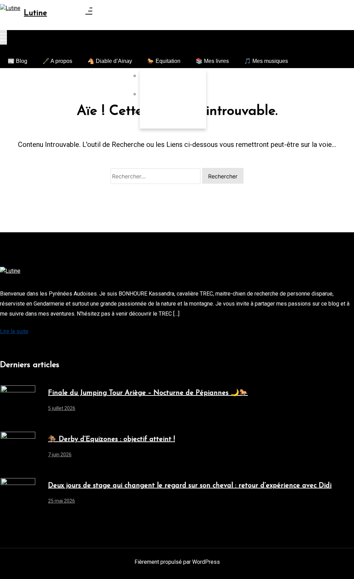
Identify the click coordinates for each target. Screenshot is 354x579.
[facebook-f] (5, 348)
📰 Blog (17, 61)
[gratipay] (60, 348)
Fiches (155, 118)
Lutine (35, 13)
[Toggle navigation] (3, 37)
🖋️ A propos (57, 61)
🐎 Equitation (163, 61)
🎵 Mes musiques (266, 61)
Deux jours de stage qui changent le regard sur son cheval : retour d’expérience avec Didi (190, 485)
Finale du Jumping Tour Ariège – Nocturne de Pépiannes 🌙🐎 (148, 393)
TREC (155, 81)
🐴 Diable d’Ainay (109, 61)
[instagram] (19, 348)
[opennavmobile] (299, 59)
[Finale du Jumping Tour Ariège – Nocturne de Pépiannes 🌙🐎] (18, 402)
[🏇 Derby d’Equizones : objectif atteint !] (18, 449)
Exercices (159, 99)
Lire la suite (14, 331)
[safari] (46, 348)
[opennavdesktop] (89, 12)
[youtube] (33, 348)
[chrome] (74, 348)
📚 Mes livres (212, 61)
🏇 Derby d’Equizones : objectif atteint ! (111, 439)
